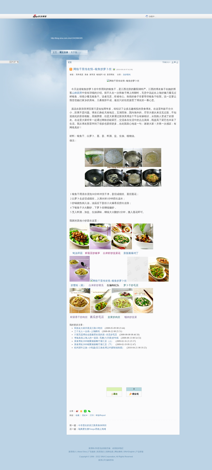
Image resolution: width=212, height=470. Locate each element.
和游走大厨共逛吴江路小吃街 (88, 328)
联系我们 (100, 452)
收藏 (77, 415)
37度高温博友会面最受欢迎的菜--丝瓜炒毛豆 (95, 334)
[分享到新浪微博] (77, 411)
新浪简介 (72, 452)
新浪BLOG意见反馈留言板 (100, 448)
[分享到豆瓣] (85, 411)
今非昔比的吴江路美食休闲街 (92, 425)
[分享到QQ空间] (81, 411)
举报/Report (101, 415)
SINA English (129, 452)
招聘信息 (109, 452)
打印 (92, 415)
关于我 (74, 52)
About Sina (82, 452)
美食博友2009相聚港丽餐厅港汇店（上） (93, 341)
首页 (55, 52)
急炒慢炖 (127, 74)
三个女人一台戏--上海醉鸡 (87, 331)
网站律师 (118, 452)
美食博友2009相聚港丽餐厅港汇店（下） (93, 344)
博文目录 (63, 52)
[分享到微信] (89, 411)
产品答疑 (139, 452)
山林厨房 (77, 92)
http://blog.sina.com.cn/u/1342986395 (67, 38)
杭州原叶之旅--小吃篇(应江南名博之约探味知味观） (99, 348)
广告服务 (92, 452)
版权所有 (110, 460)
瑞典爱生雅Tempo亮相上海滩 (92, 429)
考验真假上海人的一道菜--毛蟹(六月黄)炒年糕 (96, 338)
